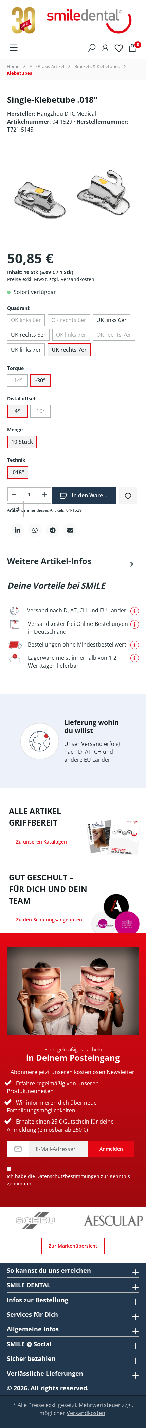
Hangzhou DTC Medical (67, 113)
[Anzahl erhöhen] (44, 494)
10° (40, 411)
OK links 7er (71, 334)
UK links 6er (111, 320)
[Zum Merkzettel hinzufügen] (128, 495)
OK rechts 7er (113, 334)
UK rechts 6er (28, 334)
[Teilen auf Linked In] (17, 530)
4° (17, 411)
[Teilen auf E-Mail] (70, 530)
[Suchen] (91, 47)
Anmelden (111, 1149)
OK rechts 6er (68, 320)
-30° (40, 380)
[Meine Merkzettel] (119, 47)
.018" (17, 472)
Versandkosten (86, 1413)
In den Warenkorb (93, 495)
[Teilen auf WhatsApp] (35, 530)
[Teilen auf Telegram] (52, 530)
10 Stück (22, 441)
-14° (17, 380)
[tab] (71, 561)
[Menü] (13, 47)
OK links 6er (26, 320)
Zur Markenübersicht (73, 1246)
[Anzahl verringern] (13, 494)
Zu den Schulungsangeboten (49, 919)
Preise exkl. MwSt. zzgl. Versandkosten (50, 279)
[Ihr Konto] (105, 47)
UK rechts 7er (69, 349)
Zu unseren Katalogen (41, 841)
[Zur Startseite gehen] (73, 20)
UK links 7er (26, 349)
